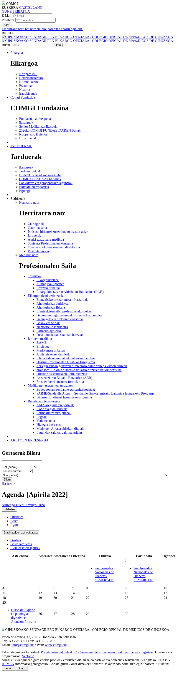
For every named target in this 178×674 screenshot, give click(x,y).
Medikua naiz (28, 255)
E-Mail (6, 15)
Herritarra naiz (29, 202)
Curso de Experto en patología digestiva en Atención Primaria (23, 615)
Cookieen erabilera (87, 652)
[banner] (87, 39)
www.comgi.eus (56, 645)
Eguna (14, 525)
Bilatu (6, 45)
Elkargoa (16, 53)
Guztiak (15, 540)
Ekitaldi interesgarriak (25, 548)
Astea (14, 521)
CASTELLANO (31, 7)
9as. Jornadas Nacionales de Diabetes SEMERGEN (104, 574)
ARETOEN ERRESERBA (29, 440)
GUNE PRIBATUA (16, 11)
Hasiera (7, 484)
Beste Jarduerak (21, 544)
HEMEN (8, 664)
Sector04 (28, 656)
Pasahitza (8, 20)
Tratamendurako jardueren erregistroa (127, 652)
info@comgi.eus (23, 645)
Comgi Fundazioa (22, 97)
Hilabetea (16, 517)
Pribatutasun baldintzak (57, 652)
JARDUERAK (21, 146)
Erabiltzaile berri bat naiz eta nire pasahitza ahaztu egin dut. (42, 29)
